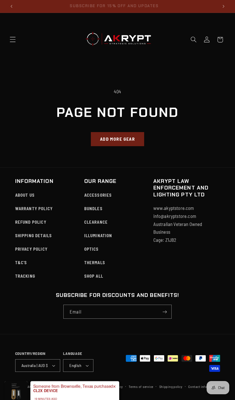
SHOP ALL (93, 276)
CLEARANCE (96, 222)
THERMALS (94, 262)
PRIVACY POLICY (31, 249)
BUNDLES (93, 208)
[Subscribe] (164, 312)
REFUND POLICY (30, 222)
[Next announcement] (223, 6)
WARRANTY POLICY (34, 208)
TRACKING (25, 276)
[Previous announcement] (11, 6)
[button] (12, 39)
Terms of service (141, 386)
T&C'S (21, 262)
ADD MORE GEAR (117, 139)
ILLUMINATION (98, 235)
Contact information (203, 386)
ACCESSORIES (98, 195)
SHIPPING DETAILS (33, 235)
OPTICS (91, 249)
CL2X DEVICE (45, 381)
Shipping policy (171, 386)
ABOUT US (25, 195)
